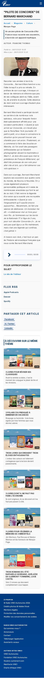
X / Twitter (10, 324)
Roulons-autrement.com (14, 661)
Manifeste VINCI (10, 664)
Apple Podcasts (11, 292)
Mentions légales (11, 610)
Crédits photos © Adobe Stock (16, 606)
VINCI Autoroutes (11, 654)
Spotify (7, 301)
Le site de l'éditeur (12, 274)
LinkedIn (9, 328)
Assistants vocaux (11, 642)
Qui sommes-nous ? (12, 628)
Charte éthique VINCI (12, 668)
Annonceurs (9, 632)
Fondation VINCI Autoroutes (15, 657)
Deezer (7, 297)
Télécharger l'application (14, 639)
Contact (7, 635)
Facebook (9, 319)
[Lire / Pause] (28, 71)
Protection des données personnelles (19, 613)
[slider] (20, 254)
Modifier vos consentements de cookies (20, 617)
